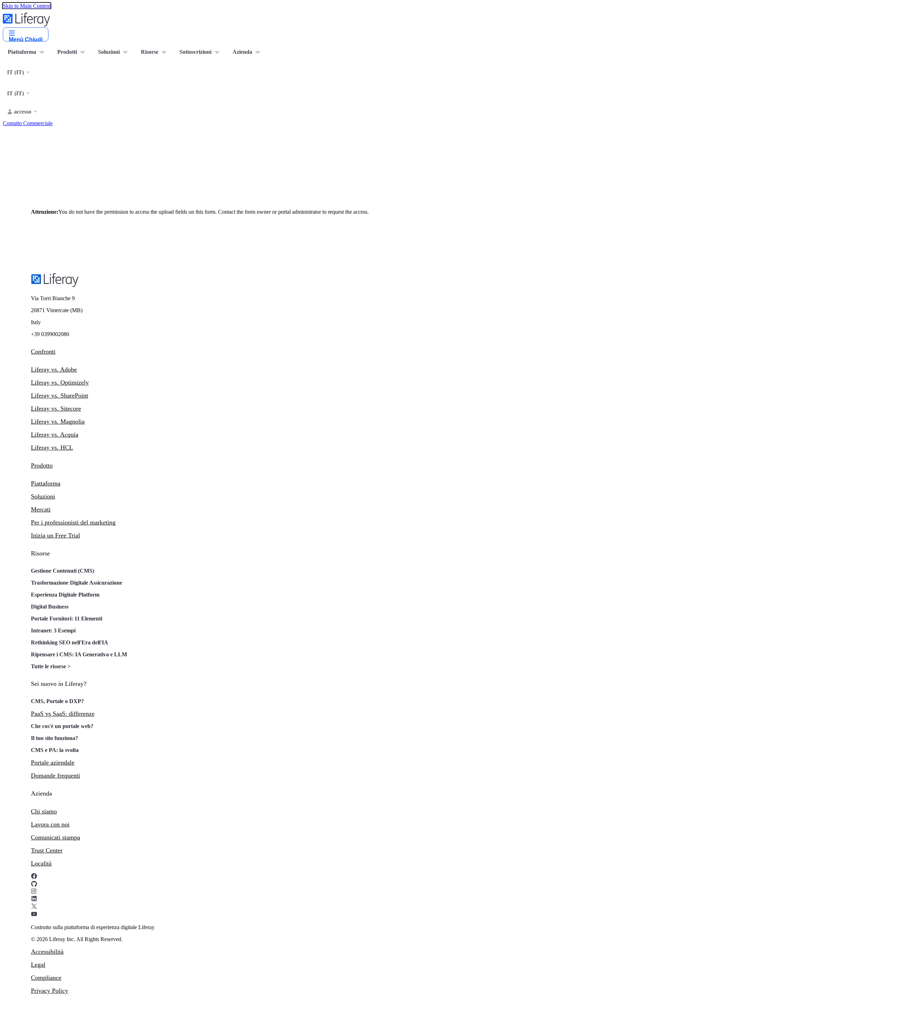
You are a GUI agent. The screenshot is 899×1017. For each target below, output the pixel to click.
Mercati (41, 509)
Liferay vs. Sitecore (56, 408)
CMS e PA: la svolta (55, 750)
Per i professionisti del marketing (73, 522)
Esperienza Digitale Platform (65, 595)
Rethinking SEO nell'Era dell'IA (69, 642)
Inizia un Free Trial (55, 535)
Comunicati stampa (55, 837)
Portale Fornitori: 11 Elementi (66, 619)
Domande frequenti (55, 775)
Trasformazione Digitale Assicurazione (76, 583)
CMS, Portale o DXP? (57, 701)
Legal (38, 964)
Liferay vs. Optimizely (60, 382)
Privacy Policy (49, 990)
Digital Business (49, 607)
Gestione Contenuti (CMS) (62, 571)
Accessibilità (47, 951)
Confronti (43, 351)
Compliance (46, 977)
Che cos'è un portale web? (62, 726)
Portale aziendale (52, 762)
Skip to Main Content (27, 6)
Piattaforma (45, 483)
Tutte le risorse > (51, 666)
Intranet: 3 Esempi (53, 630)
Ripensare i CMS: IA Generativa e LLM (79, 654)
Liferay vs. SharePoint (59, 395)
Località (41, 863)
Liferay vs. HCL (52, 447)
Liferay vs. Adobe (54, 369)
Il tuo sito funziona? (54, 738)
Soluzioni (43, 496)
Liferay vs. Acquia (54, 434)
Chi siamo (44, 811)
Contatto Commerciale (28, 123)
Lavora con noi (50, 824)
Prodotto (42, 465)
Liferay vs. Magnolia (58, 421)
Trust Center (47, 850)
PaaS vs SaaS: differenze (62, 713)
